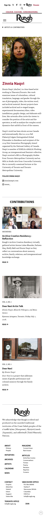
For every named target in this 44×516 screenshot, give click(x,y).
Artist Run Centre (29, 458)
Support (9, 494)
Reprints (26, 470)
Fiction (25, 463)
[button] (4, 20)
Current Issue (28, 448)
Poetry (25, 465)
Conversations (28, 460)
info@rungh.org (10, 504)
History (8, 448)
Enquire (8, 484)
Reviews (26, 467)
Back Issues (27, 450)
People (8, 450)
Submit (8, 489)
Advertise (9, 487)
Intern (8, 492)
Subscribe (9, 496)
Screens (26, 472)
